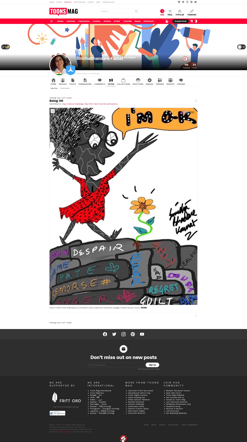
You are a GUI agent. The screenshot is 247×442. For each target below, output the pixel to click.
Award (51, 2)
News (137, 21)
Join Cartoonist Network (176, 402)
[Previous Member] (5, 46)
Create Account (108, 2)
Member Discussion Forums (178, 391)
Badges (149, 84)
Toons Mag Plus (97, 393)
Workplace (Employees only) (178, 404)
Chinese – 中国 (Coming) (100, 406)
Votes (111, 84)
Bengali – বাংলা (96, 395)
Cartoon (71, 21)
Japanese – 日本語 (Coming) (102, 411)
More (144, 308)
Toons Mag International (100, 391)
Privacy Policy (173, 425)
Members (68, 2)
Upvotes (54, 88)
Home (60, 21)
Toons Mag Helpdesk (175, 395)
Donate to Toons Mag (175, 400)
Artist (117, 21)
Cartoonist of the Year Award (140, 391)
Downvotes (64, 88)
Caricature (84, 21)
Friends (160, 84)
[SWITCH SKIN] (196, 21)
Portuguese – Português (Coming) (104, 409)
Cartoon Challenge (136, 404)
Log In (98, 2)
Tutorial (127, 21)
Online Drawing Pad (136, 397)
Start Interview (79, 2)
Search (136, 12)
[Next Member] (241, 46)
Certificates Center (136, 406)
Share (53, 111)
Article (107, 21)
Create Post (181, 21)
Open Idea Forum (173, 393)
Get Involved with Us (175, 397)
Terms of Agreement (190, 425)
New (162, 15)
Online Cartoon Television (139, 400)
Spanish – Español (98, 402)
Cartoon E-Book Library (138, 409)
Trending (191, 15)
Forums (59, 2)
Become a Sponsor (174, 409)
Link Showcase (172, 411)
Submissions (85, 84)
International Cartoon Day (139, 393)
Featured (148, 21)
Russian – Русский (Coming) (102, 413)
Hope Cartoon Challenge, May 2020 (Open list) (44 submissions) (89, 104)
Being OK (56, 101)
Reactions (138, 84)
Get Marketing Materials (176, 413)
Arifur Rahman (65, 432)
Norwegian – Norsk (98, 404)
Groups (170, 84)
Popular (180, 15)
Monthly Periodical (136, 402)
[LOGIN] (166, 21)
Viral (170, 15)
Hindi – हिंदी (94, 397)
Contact (90, 2)
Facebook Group (173, 406)
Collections (123, 84)
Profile (63, 84)
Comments (99, 84)
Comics (96, 21)
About (153, 425)
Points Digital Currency (138, 395)
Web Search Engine (136, 411)
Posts (72, 84)
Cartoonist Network (136, 413)
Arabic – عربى (96, 400)
